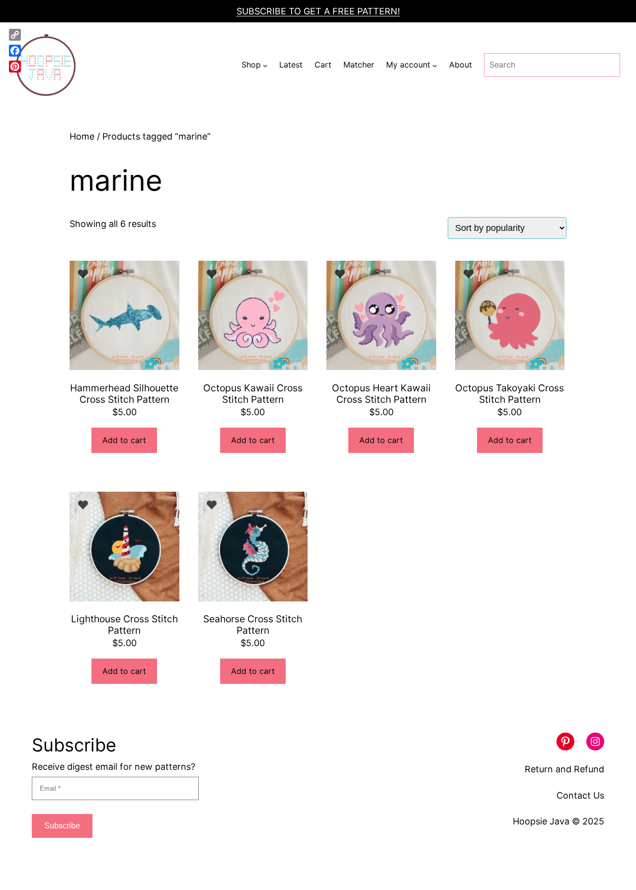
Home (82, 136)
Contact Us (580, 795)
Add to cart (124, 440)
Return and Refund (564, 769)
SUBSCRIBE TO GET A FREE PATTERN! (318, 11)
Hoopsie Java (541, 821)
